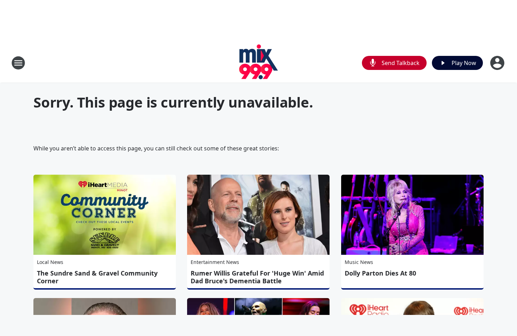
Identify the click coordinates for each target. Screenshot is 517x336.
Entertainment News (215, 262)
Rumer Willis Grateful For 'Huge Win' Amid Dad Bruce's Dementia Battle (257, 277)
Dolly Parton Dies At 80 (380, 273)
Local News (50, 262)
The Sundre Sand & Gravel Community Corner (97, 277)
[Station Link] (258, 62)
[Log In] (498, 63)
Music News (359, 262)
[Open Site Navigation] (18, 63)
